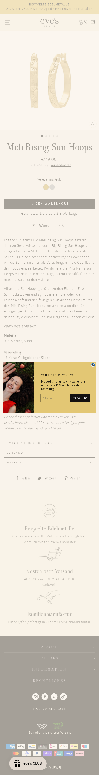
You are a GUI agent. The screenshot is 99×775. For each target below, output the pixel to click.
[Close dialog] (93, 364)
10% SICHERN (79, 398)
